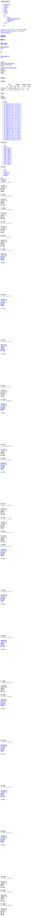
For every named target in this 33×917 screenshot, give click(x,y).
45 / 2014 (12, 119)
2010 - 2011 (7, 155)
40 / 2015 (12, 115)
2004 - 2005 (8, 149)
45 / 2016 (12, 111)
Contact (9, 21)
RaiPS (6, 174)
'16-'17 (2, 241)
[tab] (16, 188)
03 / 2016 (12, 112)
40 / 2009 (12, 128)
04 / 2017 (12, 109)
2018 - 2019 (8, 164)
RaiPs (6, 175)
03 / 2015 (12, 118)
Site (5, 15)
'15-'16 (2, 300)
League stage (7, 32)
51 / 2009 (12, 126)
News (8, 17)
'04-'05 (2, 837)
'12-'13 (2, 510)
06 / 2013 (12, 121)
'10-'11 (2, 537)
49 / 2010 (12, 125)
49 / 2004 (12, 136)
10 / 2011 (12, 124)
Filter (2, 96)
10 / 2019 (12, 103)
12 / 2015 (12, 116)
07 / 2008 (12, 132)
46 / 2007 (12, 134)
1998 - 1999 (8, 148)
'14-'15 (2, 405)
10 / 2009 (12, 129)
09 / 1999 (12, 138)
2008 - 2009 (8, 152)
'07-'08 (2, 746)
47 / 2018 (12, 105)
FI (4, 25)
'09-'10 (2, 596)
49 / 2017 (12, 108)
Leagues (6, 5)
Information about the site (13, 18)
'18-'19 (2, 187)
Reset (2, 178)
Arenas (5, 13)
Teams (5, 10)
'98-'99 (2, 896)
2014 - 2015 (8, 158)
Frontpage (3, 29)
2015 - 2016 (8, 159)
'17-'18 (2, 214)
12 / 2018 (12, 106)
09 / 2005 (12, 135)
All (4, 101)
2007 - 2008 (8, 151)
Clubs (5, 8)
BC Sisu (7, 172)
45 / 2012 (12, 122)
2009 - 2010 (8, 154)
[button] (16, 256)
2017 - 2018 (8, 162)
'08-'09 (2, 687)
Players (6, 11)
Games (5, 7)
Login (5, 23)
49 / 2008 (12, 131)
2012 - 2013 (8, 156)
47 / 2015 (12, 114)
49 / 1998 (12, 139)
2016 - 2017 (8, 161)
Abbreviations (10, 20)
